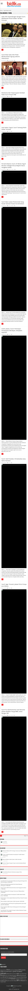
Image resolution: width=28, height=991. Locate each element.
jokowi (3, 973)
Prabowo (12, 979)
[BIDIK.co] (14, 4)
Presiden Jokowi (3, 980)
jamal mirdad (17, 971)
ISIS (12, 971)
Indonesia (8, 971)
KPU (4, 975)
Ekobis (9, 715)
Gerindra (23, 970)
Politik (9, 22)
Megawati (12, 975)
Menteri (15, 975)
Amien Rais (12, 970)
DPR (20, 970)
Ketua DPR (13, 973)
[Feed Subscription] (27, 13)
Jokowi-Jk (8, 973)
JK (21, 971)
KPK (1, 975)
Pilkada (22, 977)
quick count (9, 980)
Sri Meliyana (22, 980)
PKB (6, 978)
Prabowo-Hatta (19, 978)
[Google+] (13, 987)
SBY (18, 980)
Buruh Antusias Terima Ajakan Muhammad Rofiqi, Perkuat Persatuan (14, 897)
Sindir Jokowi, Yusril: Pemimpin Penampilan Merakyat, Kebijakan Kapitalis (11, 330)
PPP (8, 978)
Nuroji (4, 977)
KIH (15, 973)
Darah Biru (5, 841)
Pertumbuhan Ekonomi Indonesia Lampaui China (12, 872)
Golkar (2, 971)
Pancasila (11, 977)
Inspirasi (9, 169)
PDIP (14, 977)
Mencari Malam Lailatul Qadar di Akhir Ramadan (12, 859)
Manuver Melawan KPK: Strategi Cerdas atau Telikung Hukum (14, 850)
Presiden (24, 978)
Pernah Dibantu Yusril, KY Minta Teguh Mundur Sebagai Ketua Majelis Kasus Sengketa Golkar (13, 165)
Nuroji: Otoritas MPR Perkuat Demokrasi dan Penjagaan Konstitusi (13, 887)
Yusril (4, 981)
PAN (7, 977)
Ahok (8, 970)
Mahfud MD (7, 975)
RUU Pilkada (14, 980)
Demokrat (16, 970)
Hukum (9, 60)
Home (1, 10)
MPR (20, 975)
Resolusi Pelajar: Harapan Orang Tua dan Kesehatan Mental (14, 863)
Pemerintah (18, 977)
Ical (5, 971)
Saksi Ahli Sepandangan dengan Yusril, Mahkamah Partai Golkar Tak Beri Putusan (13, 18)
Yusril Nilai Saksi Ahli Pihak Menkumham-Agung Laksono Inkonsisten (10, 56)
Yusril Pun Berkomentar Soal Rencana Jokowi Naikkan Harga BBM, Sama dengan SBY (13, 711)
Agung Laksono (3, 970)
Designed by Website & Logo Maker (14, 985)
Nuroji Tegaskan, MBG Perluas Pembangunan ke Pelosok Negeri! (13, 906)
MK (18, 975)
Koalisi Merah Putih (22, 973)
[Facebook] (14, 987)
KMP (18, 973)
